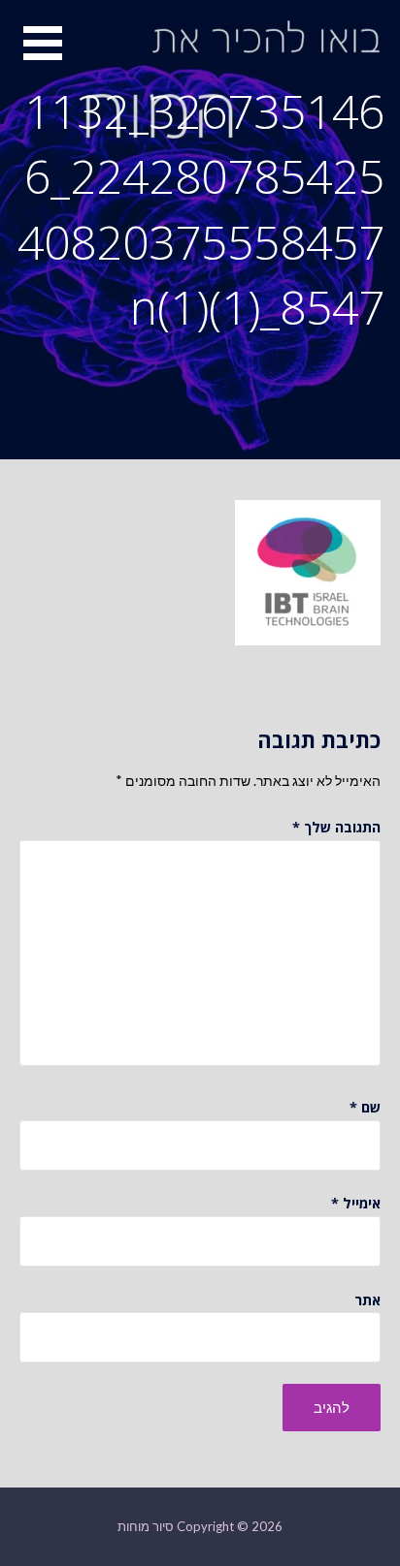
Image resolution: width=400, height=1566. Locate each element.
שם (365, 1107)
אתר (367, 1300)
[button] (31, 54)
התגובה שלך (336, 827)
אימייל (356, 1203)
